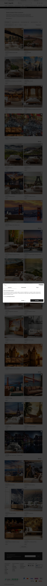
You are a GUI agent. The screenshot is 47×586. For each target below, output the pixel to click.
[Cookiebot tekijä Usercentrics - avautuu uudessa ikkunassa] (39, 285)
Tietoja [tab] (37, 287)
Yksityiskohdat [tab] (23, 287)
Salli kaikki (37, 300)
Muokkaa (22, 300)
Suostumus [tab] (10, 287)
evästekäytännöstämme (11, 296)
